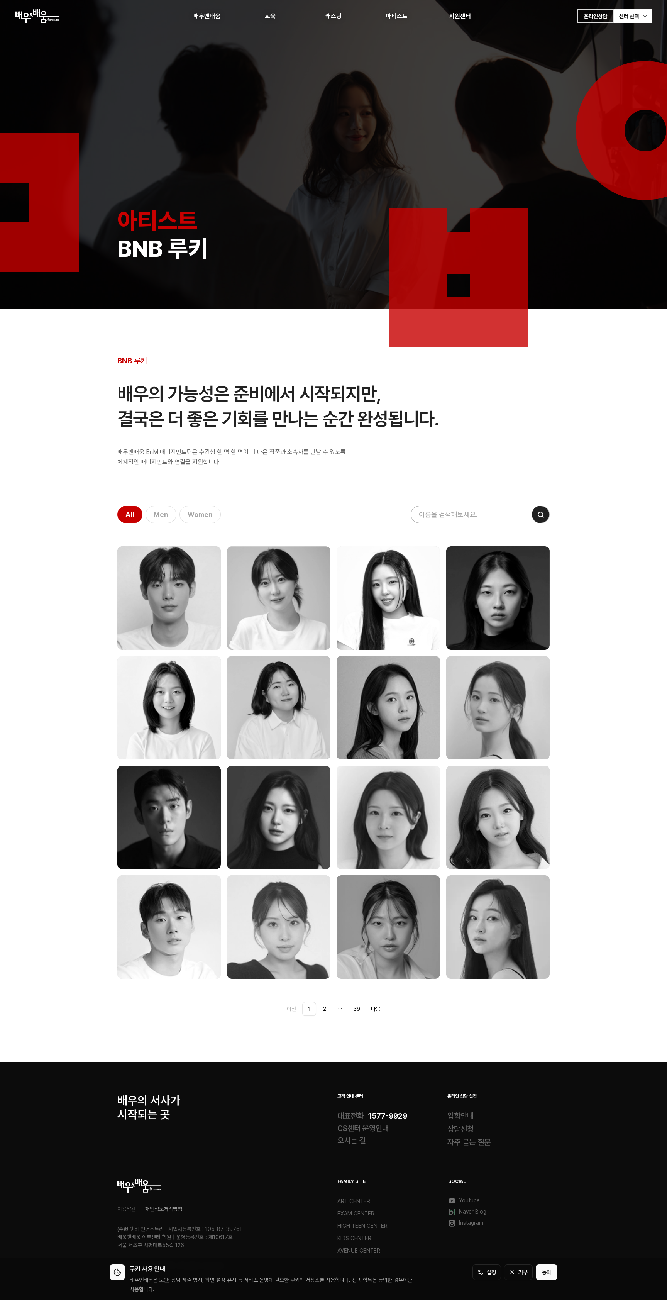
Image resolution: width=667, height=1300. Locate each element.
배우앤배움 (206, 16)
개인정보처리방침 (163, 1209)
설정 (491, 1272)
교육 (270, 16)
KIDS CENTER (354, 1238)
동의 (546, 1272)
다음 (375, 1009)
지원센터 (460, 16)
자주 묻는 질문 (469, 1142)
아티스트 (397, 16)
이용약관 (126, 1209)
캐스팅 (333, 16)
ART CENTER (353, 1201)
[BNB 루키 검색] (540, 514)
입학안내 (460, 1115)
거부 (523, 1272)
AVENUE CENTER (358, 1250)
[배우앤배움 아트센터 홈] (139, 1186)
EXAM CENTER (355, 1213)
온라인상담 (595, 16)
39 (356, 1009)
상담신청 (460, 1129)
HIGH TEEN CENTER (362, 1226)
